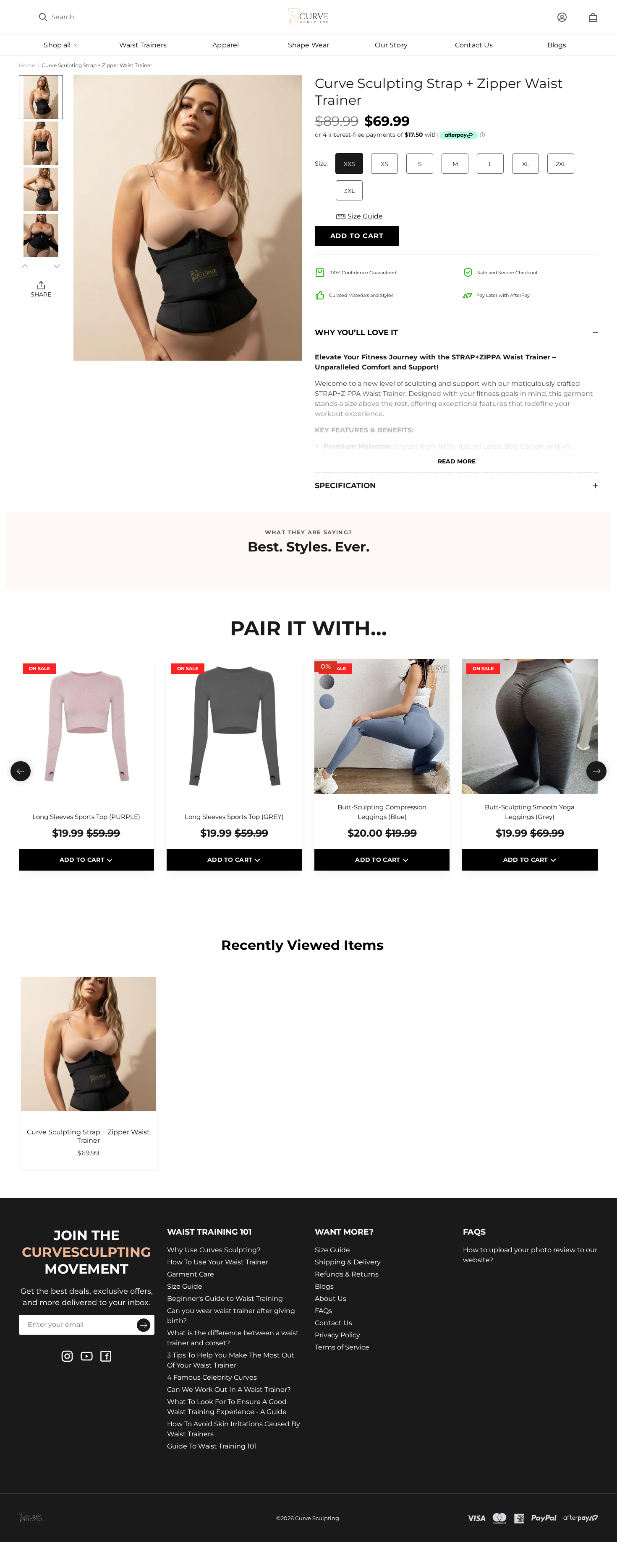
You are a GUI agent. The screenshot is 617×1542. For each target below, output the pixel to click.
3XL (349, 191)
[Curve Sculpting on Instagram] (67, 1356)
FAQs (323, 1311)
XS (384, 164)
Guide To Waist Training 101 (212, 1446)
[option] (187, 218)
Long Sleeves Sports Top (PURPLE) (86, 817)
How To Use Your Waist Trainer (217, 1262)
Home (27, 65)
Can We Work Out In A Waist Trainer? (229, 1390)
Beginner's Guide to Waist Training (225, 1299)
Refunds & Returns (347, 1274)
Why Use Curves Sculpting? (214, 1250)
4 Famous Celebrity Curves (212, 1377)
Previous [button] (25, 266)
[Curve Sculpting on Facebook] (105, 1356)
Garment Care (190, 1274)
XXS (349, 164)
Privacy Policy (337, 1335)
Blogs (324, 1286)
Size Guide (364, 216)
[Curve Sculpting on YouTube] (86, 1356)
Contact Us (333, 1323)
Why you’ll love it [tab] (356, 332)
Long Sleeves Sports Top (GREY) (234, 817)
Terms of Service (342, 1347)
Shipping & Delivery (348, 1262)
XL (525, 164)
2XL (561, 164)
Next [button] (57, 266)
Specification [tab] (345, 485)
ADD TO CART (83, 859)
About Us (330, 1299)
